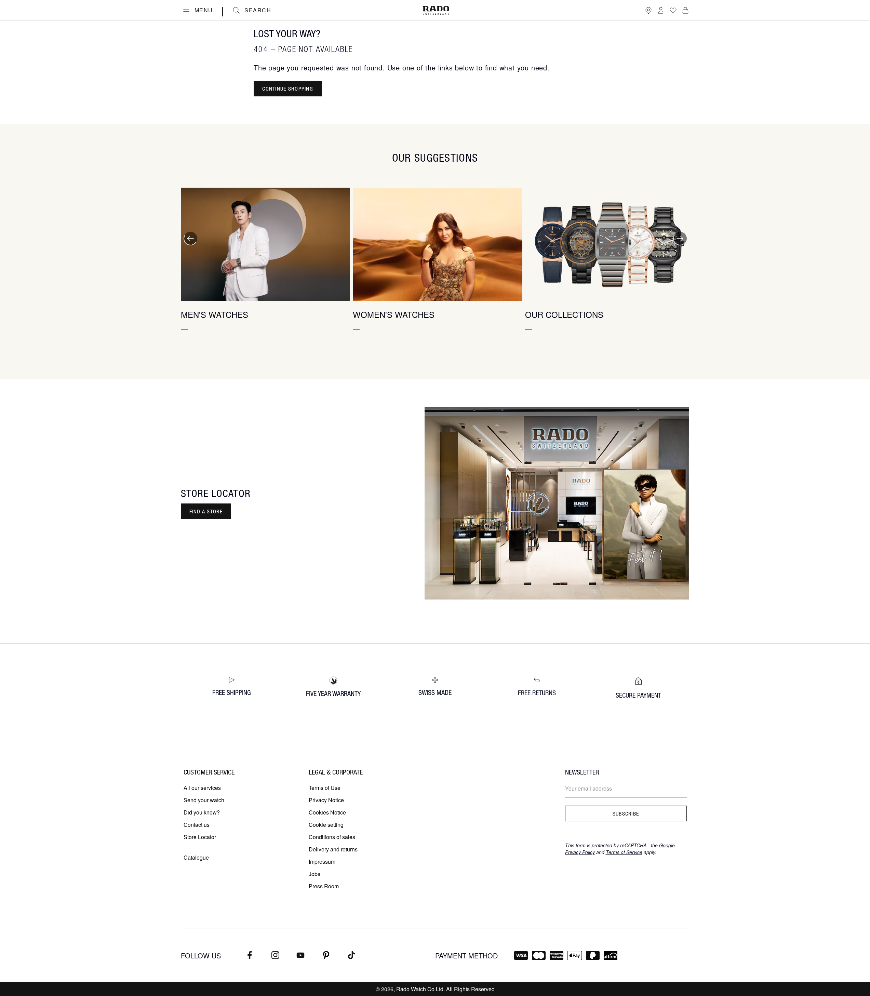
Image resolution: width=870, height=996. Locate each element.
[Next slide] (680, 238)
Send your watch (204, 800)
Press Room (324, 886)
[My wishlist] (673, 10)
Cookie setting (326, 825)
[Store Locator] (648, 10)
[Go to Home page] (436, 10)
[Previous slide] (190, 238)
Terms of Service (624, 852)
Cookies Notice (327, 812)
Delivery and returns (333, 849)
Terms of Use (324, 788)
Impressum (322, 861)
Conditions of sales (332, 837)
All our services (202, 788)
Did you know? (202, 812)
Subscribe (626, 813)
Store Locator (200, 837)
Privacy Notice (326, 800)
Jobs (314, 874)
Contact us (197, 825)
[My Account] (660, 10)
